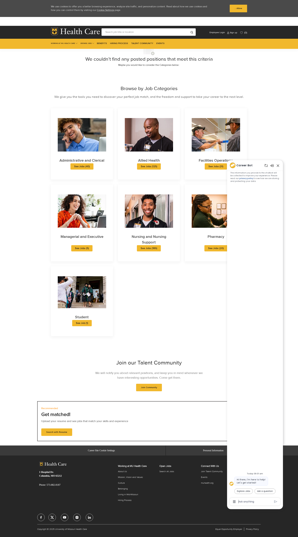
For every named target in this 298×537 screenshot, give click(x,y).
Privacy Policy (252, 529)
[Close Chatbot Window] (278, 165)
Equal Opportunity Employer (228, 529)
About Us (122, 471)
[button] (192, 32)
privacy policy (246, 178)
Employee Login (217, 32)
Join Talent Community (212, 471)
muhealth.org (207, 483)
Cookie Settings (105, 10)
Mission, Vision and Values (130, 477)
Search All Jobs (166, 471)
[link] (75, 31)
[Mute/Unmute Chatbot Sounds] (272, 165)
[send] (276, 502)
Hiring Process (124, 500)
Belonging (123, 488)
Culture (121, 483)
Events (204, 477)
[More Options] (234, 502)
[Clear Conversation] (266, 165)
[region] (255, 333)
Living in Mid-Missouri (128, 494)
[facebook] (41, 517)
